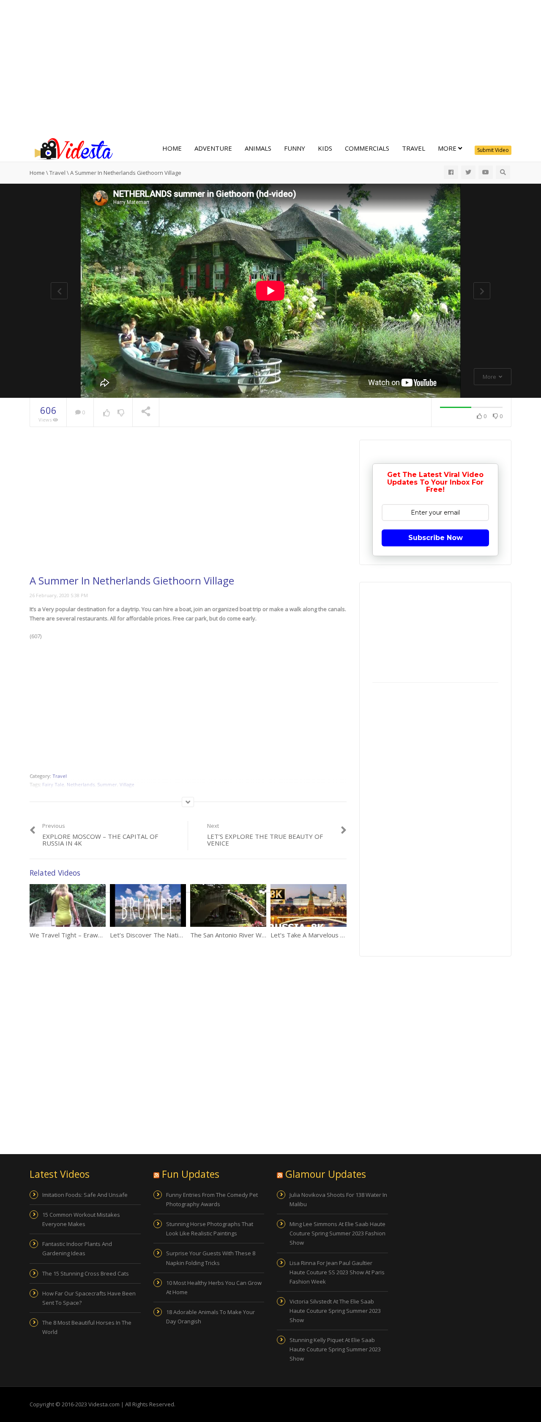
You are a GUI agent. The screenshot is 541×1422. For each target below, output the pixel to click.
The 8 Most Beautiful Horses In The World (86, 1327)
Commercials (367, 148)
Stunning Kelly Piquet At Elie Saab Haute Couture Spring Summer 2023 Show (335, 1349)
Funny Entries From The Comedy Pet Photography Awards (212, 1199)
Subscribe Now (435, 538)
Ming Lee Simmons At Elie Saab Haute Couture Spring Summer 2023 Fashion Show (337, 1233)
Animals (258, 148)
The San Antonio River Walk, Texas (240, 935)
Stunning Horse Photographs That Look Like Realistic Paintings (209, 1228)
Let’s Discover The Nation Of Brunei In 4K (171, 935)
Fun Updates (190, 1174)
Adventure (213, 148)
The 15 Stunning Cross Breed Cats (85, 1273)
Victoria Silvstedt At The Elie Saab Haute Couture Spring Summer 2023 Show (335, 1311)
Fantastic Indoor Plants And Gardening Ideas (77, 1248)
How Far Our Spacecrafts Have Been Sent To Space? (89, 1298)
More (448, 148)
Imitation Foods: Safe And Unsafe (85, 1195)
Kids (325, 148)
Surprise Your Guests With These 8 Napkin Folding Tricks (210, 1257)
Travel (413, 148)
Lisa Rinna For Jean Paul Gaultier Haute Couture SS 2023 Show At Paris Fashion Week (337, 1272)
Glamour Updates (325, 1174)
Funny (294, 148)
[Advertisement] (270, 67)
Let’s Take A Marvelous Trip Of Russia (326, 935)
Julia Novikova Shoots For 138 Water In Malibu (338, 1199)
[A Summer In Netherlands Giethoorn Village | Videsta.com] (72, 148)
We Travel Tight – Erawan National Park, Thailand (101, 935)
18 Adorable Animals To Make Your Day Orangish (210, 1316)
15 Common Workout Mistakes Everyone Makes (81, 1219)
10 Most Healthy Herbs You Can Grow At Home (214, 1287)
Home (172, 148)
